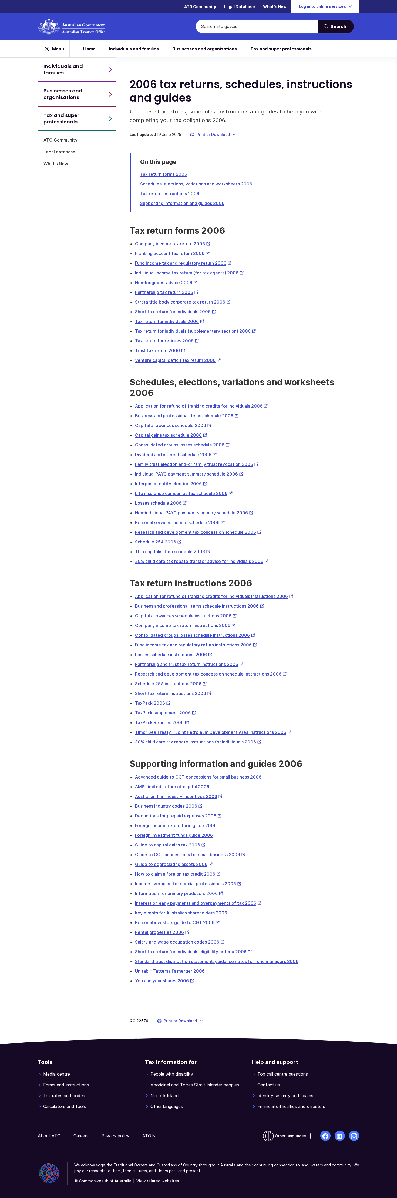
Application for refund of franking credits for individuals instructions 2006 (214, 596)
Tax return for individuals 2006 (169, 321)
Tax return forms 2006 (163, 174)
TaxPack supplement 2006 (165, 712)
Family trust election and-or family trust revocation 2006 (196, 464)
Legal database (59, 151)
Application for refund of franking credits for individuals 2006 (201, 406)
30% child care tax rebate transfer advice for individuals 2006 (202, 561)
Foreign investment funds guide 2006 (174, 835)
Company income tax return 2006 (172, 243)
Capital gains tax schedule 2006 (171, 435)
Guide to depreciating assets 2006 (174, 864)
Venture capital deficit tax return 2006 (178, 360)
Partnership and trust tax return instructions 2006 (189, 664)
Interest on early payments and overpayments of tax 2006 (198, 903)
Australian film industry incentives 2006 (179, 796)
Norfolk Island (164, 1095)
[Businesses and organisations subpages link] (110, 94)
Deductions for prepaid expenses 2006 (178, 815)
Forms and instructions (66, 1084)
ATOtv (149, 1135)
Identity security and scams (285, 1095)
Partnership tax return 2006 (166, 292)
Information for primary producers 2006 (179, 893)
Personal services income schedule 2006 (180, 522)
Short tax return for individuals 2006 (175, 311)
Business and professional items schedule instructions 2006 (199, 606)
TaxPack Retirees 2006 (162, 722)
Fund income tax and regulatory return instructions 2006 (196, 645)
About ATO (49, 1135)
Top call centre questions (282, 1074)
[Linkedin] (340, 1136)
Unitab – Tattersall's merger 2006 (170, 971)
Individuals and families (134, 48)
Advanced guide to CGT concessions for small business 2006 (198, 777)
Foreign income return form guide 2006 (176, 825)
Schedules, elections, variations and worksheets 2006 (196, 184)
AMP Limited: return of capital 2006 (172, 786)
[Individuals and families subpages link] (110, 69)
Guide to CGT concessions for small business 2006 (190, 854)
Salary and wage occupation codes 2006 (180, 942)
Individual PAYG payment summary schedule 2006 (189, 474)
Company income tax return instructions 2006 (185, 625)
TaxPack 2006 (152, 703)
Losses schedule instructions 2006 (173, 654)
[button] (213, 134)
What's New (275, 6)
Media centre (56, 1074)
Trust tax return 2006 (160, 350)
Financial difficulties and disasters (291, 1106)
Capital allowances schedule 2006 (173, 425)
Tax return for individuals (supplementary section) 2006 (195, 331)
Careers (81, 1135)
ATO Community (200, 6)
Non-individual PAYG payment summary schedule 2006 (194, 512)
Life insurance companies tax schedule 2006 (184, 493)
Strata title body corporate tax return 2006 (183, 302)
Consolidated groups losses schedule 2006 (182, 444)
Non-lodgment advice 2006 (166, 282)
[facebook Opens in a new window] (325, 1136)
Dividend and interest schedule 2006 (176, 454)
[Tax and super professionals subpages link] (110, 118)
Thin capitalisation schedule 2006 (172, 551)
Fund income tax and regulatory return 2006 (183, 263)
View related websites (157, 1181)
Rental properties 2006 (162, 932)
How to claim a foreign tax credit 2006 (178, 874)
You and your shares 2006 (164, 980)
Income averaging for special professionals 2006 (188, 883)
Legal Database (239, 6)
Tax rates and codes (64, 1095)
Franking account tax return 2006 (172, 253)
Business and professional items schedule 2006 (187, 415)
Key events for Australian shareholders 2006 (181, 912)
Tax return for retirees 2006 (167, 340)
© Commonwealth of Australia (102, 1181)
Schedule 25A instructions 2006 (171, 683)
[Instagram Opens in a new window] (354, 1136)
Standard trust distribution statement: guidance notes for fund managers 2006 (216, 961)
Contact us (268, 1084)
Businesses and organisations (204, 48)
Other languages (166, 1106)
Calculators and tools (64, 1106)
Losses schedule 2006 (161, 503)
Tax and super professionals (281, 48)
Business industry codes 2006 (169, 806)
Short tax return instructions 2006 (173, 693)
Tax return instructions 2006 (169, 193)
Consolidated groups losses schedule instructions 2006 (195, 635)
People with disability (171, 1074)
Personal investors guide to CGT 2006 (177, 922)
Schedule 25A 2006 (158, 542)
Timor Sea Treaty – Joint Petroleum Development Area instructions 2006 (213, 732)
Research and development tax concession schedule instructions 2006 (211, 674)
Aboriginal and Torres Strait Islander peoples (194, 1084)
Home (89, 48)
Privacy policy (115, 1135)
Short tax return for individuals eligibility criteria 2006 (193, 951)
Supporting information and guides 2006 (182, 203)
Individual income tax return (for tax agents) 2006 (189, 273)
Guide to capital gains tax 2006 (170, 845)
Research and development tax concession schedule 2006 (198, 532)
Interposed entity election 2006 (171, 483)
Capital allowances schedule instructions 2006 (186, 615)
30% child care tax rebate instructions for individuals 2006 (198, 742)
